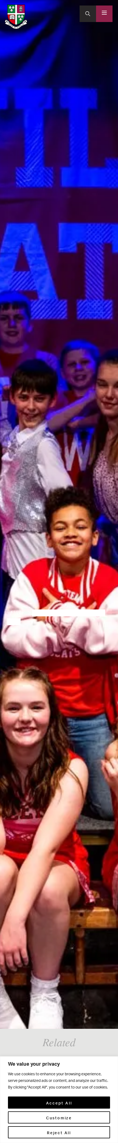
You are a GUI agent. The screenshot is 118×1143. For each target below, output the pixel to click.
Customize (59, 1117)
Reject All (59, 1132)
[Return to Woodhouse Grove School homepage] (16, 16)
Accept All (59, 1102)
